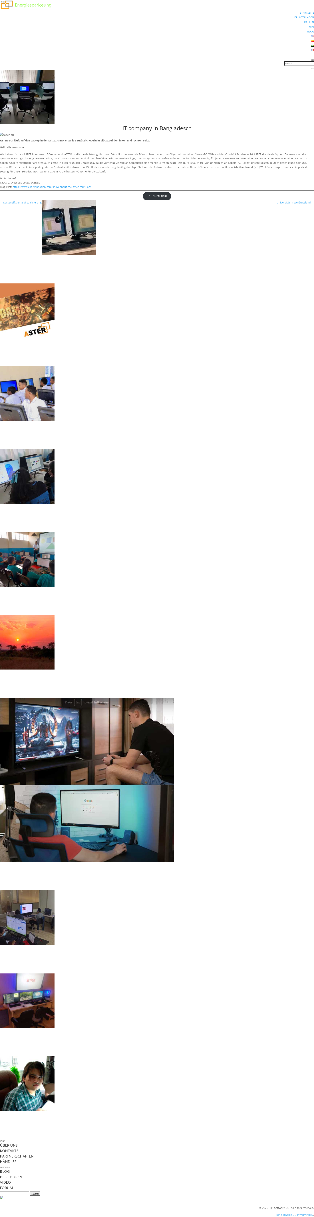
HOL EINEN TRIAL (157, 196)
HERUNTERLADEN (303, 17)
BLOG (310, 31)
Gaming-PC (10, 341)
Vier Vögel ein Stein (18, 1031)
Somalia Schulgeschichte (24, 424)
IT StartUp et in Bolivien (23, 948)
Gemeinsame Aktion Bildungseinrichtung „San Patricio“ (53, 590)
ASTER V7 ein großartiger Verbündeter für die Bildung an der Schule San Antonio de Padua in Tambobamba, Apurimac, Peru (120, 507)
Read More (13, 278)
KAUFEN (309, 22)
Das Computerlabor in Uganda (29, 673)
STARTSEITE (307, 12)
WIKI (311, 26)
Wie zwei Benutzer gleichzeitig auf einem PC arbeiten (51, 258)
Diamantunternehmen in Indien (30, 1114)
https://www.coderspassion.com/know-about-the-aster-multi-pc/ (52, 187)
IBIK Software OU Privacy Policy (294, 1214)
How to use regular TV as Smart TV (33, 865)
